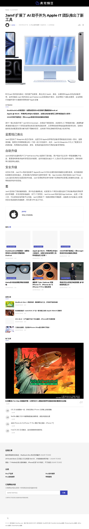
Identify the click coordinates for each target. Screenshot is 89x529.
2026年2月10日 (9, 258)
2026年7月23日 (19, 305)
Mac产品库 (9, 473)
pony (13, 25)
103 (25, 313)
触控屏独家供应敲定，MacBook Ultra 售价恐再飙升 (22, 455)
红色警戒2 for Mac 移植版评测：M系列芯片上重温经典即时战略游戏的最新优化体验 (35, 401)
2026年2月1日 (36, 258)
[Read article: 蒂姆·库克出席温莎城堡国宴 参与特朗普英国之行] (72, 271)
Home (7, 10)
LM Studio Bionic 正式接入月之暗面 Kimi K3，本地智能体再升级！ (27, 459)
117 (42, 258)
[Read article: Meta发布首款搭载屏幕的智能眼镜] (17, 271)
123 (15, 287)
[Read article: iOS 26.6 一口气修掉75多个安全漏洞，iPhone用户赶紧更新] (9, 321)
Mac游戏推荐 (10, 477)
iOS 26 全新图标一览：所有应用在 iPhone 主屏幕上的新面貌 (31, 410)
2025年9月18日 (9, 287)
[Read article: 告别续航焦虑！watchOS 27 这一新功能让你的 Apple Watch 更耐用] (9, 313)
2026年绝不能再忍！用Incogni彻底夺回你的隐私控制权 (28, 117)
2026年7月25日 (19, 313)
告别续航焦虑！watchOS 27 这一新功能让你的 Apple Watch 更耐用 (38, 310)
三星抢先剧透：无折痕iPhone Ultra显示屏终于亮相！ (32, 327)
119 (69, 256)
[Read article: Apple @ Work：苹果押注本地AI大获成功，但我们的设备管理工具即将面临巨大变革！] (45, 240)
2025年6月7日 (23, 25)
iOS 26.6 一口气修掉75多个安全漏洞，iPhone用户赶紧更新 (35, 319)
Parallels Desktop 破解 (57, 523)
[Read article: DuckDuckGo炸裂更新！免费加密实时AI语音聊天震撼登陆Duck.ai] (17, 240)
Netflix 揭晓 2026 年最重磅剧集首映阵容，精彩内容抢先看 (30, 416)
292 (42, 289)
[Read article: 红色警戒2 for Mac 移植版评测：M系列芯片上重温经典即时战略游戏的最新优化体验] (44, 371)
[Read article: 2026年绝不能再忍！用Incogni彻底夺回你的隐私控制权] (72, 240)
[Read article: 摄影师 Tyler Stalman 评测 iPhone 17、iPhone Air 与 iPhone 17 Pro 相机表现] (45, 271)
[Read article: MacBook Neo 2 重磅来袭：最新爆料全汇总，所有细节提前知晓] (9, 304)
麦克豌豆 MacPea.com (16, 523)
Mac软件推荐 (14, 10)
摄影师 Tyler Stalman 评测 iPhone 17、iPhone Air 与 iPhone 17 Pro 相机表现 (43, 284)
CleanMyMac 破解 (17, 525)
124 (15, 258)
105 (25, 305)
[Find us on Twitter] (8, 518)
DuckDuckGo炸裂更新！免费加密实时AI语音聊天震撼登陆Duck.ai (32, 110)
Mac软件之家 (46, 523)
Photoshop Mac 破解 (71, 523)
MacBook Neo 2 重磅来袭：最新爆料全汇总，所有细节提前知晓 (36, 302)
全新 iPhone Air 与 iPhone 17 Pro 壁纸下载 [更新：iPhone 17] (32, 423)
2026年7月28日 (19, 321)
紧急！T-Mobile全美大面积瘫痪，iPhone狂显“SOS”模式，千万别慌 (28, 462)
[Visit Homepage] (45, 3)
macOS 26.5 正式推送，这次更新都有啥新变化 (26, 430)
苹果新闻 (49, 477)
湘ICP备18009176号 (30, 523)
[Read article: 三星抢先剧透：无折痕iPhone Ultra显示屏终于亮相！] (9, 329)
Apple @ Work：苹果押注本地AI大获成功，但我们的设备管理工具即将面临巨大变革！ (39, 114)
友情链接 (39, 523)
